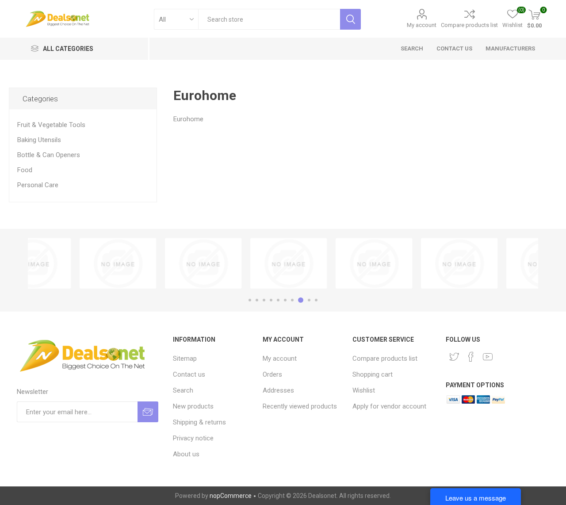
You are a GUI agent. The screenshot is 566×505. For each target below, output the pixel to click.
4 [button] (271, 300)
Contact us (189, 374)
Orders (272, 374)
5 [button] (278, 300)
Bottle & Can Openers (48, 155)
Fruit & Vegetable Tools (51, 125)
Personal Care (37, 185)
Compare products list (469, 25)
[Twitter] (454, 357)
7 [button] (292, 300)
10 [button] (316, 300)
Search (183, 390)
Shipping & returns (199, 422)
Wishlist (363, 390)
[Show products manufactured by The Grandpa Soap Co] (156, 263)
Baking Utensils (39, 140)
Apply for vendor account (389, 406)
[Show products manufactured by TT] (326, 263)
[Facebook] (471, 357)
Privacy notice (193, 438)
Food (24, 170)
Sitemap (185, 358)
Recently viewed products (300, 406)
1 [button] (250, 300)
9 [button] (309, 300)
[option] (70, 263)
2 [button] (257, 300)
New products (193, 406)
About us (186, 454)
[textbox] (269, 19)
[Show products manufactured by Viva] (412, 263)
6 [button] (285, 300)
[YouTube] (488, 357)
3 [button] (264, 300)
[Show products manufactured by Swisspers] (70, 263)
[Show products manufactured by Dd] (497, 263)
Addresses (278, 390)
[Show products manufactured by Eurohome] (241, 263)
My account (421, 25)
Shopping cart (372, 374)
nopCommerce (231, 495)
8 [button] (300, 300)
